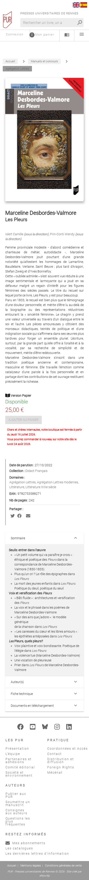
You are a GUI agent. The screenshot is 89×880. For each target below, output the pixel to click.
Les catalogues (19, 848)
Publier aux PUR (15, 795)
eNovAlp (44, 875)
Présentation (17, 748)
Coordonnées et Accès (67, 748)
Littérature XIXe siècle (41, 487)
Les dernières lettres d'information (37, 853)
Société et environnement (19, 774)
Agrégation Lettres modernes (57, 482)
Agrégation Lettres (22, 482)
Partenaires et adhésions (18, 760)
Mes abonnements (28, 843)
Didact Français (36, 471)
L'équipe (12, 754)
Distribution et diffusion (60, 760)
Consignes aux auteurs (16, 811)
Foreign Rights (60, 767)
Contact (54, 754)
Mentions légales (30, 865)
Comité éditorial (20, 767)
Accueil (11, 865)
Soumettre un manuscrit (17, 803)
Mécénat (55, 772)
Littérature (16, 487)
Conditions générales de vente (63, 865)
